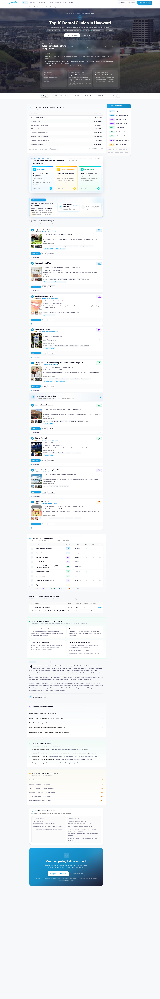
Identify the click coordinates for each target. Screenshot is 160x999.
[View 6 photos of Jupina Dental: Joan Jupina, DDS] (36, 479)
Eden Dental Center (42, 329)
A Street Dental (41, 438)
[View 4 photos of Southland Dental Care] (36, 305)
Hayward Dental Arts (43, 263)
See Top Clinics (73, 35)
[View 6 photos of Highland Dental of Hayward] (36, 239)
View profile (35, 253)
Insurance (58, 2)
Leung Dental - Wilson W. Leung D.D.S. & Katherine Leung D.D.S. (59, 363)
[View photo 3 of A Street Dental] (36, 454)
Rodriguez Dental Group (42, 607)
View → (100, 607)
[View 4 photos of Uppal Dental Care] (36, 510)
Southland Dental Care (44, 296)
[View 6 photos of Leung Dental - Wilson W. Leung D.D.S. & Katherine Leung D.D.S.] (36, 371)
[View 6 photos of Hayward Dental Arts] (36, 272)
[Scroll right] (117, 95)
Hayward (42, 6)
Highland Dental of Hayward (46, 230)
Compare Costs (89, 35)
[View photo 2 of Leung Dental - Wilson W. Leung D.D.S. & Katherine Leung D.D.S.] (32, 379)
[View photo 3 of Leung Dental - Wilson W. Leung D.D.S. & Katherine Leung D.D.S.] (36, 379)
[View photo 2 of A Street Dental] (32, 454)
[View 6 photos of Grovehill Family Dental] (36, 414)
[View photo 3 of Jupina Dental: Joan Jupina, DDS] (36, 486)
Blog (64, 2)
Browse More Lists (77, 873)
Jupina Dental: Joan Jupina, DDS (47, 470)
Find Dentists (42, 2)
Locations (71, 2)
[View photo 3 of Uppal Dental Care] (36, 518)
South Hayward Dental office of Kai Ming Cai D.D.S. (50, 611)
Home (30, 6)
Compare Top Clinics (57, 874)
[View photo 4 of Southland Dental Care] (40, 312)
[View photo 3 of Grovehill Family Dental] (36, 421)
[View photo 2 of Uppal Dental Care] (32, 518)
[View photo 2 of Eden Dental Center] (32, 346)
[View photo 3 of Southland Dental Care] (36, 312)
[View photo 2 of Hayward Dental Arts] (32, 279)
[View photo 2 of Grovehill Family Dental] (32, 421)
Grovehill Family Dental (44, 405)
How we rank (110, 30)
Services (50, 2)
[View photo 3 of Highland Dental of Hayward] (36, 246)
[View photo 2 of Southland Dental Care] (32, 312)
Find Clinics (33, 2)
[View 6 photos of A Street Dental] (36, 447)
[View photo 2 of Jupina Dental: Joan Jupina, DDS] (32, 486)
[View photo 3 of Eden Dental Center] (36, 346)
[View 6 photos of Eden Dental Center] (36, 338)
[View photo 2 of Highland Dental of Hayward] (32, 246)
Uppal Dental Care (42, 502)
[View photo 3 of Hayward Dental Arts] (36, 279)
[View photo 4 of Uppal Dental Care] (40, 518)
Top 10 (25, 2)
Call (45, 253)
